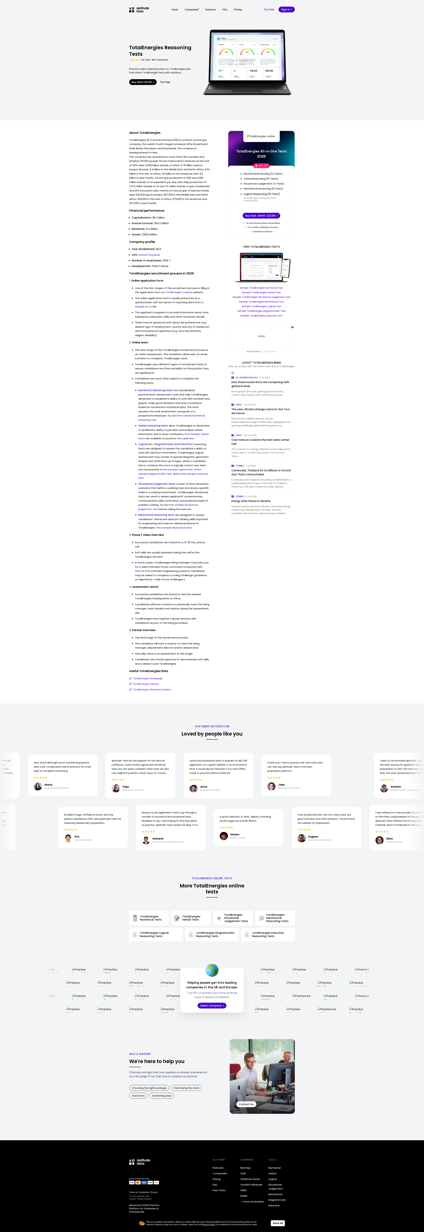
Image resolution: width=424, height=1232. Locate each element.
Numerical (274, 1168)
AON (243, 1173)
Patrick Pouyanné (149, 255)
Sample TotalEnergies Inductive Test (261, 315)
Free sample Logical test (177, 469)
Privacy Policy (208, 1224)
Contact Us (246, 1104)
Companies (192, 9)
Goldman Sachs (250, 1179)
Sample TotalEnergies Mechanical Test (261, 301)
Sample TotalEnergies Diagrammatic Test (261, 311)
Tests (174, 9)
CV (150, 306)
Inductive (274, 1205)
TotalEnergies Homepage (147, 678)
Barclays (245, 1168)
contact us (178, 1076)
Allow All (278, 1223)
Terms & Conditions (139, 1192)
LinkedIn (139, 306)
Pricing (238, 9)
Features (210, 9)
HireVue (139, 571)
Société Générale (251, 1184)
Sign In (285, 9)
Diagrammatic (277, 1200)
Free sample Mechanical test (174, 527)
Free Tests (219, 1190)
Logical (272, 1179)
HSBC (243, 1190)
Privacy (154, 1192)
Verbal (272, 1173)
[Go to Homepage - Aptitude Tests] (139, 9)
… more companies (252, 1201)
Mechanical (275, 1194)
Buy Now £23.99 (142, 82)
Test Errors (138, 1095)
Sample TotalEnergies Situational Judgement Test (262, 297)
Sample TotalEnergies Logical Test (261, 306)
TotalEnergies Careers (178, 292)
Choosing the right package (149, 1088)
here (179, 438)
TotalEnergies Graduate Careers (152, 689)
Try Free (269, 9)
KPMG (243, 1196)
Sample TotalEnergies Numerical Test (261, 287)
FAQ (224, 9)
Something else (161, 1095)
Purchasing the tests (186, 1088)
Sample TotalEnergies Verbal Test (261, 292)
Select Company (211, 1005)
